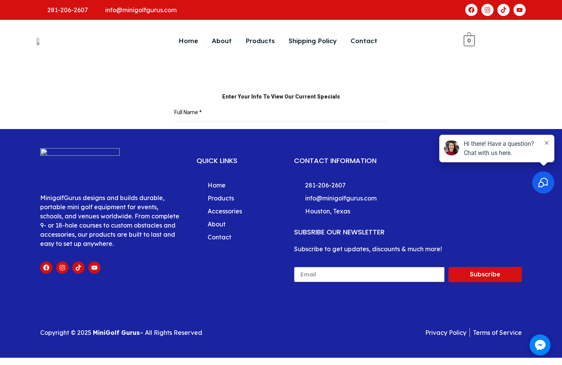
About (222, 41)
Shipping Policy (313, 41)
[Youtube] (519, 10)
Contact (364, 41)
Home (188, 41)
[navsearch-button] (492, 40)
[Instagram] (487, 10)
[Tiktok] (503, 10)
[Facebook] (471, 10)
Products (260, 41)
